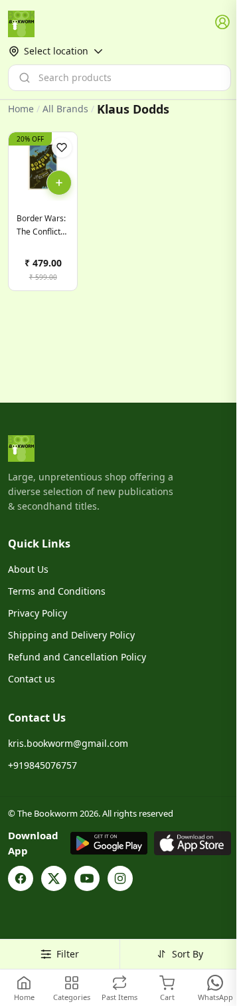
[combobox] (119, 77)
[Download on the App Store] (192, 843)
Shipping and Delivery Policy (71, 635)
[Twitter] (53, 878)
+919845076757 (42, 765)
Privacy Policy (37, 613)
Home (21, 108)
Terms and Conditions (57, 591)
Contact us (31, 678)
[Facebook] (20, 878)
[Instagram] (120, 878)
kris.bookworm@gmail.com (68, 743)
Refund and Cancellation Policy (77, 657)
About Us (28, 569)
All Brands (65, 109)
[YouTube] (87, 878)
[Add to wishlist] (62, 147)
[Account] (223, 23)
